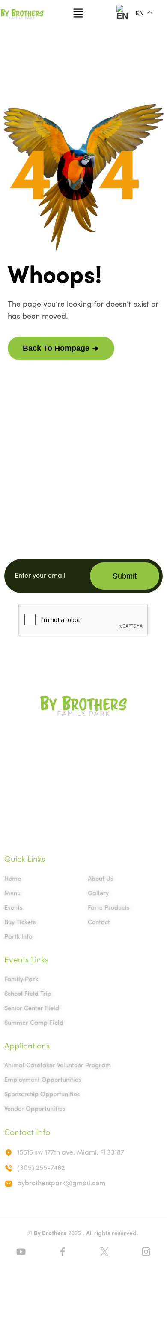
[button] (77, 14)
